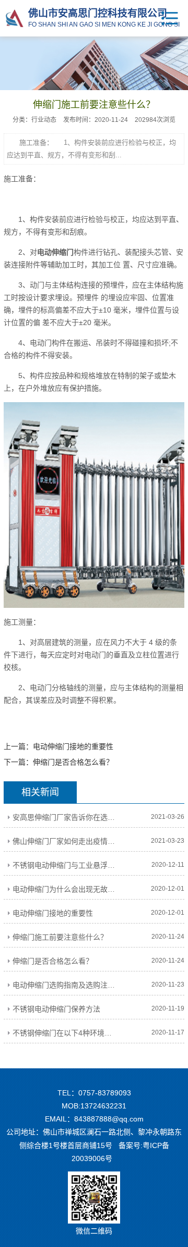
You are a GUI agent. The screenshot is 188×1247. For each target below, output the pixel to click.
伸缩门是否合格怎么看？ (73, 762)
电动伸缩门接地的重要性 (73, 746)
